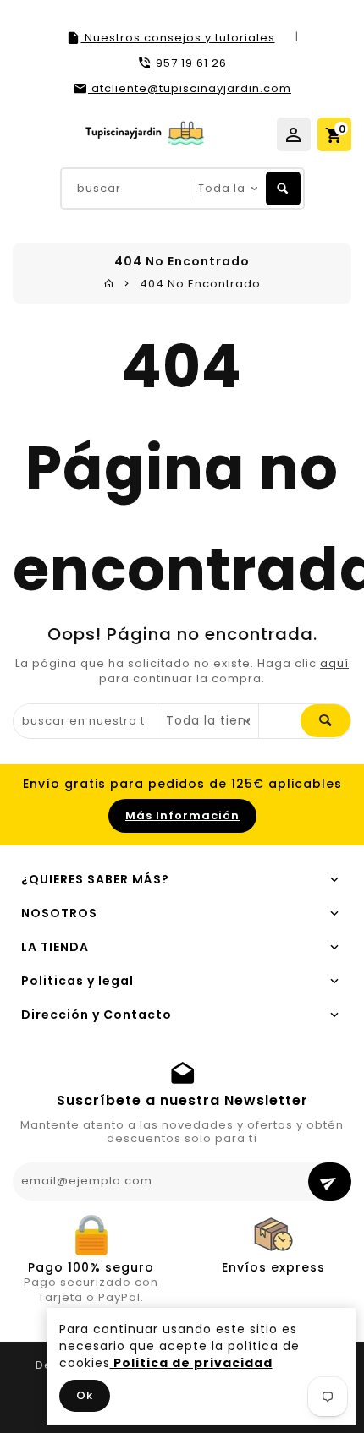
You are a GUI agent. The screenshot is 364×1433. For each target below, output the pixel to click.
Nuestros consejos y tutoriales (178, 38)
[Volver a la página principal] (109, 284)
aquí (334, 663)
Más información (182, 815)
